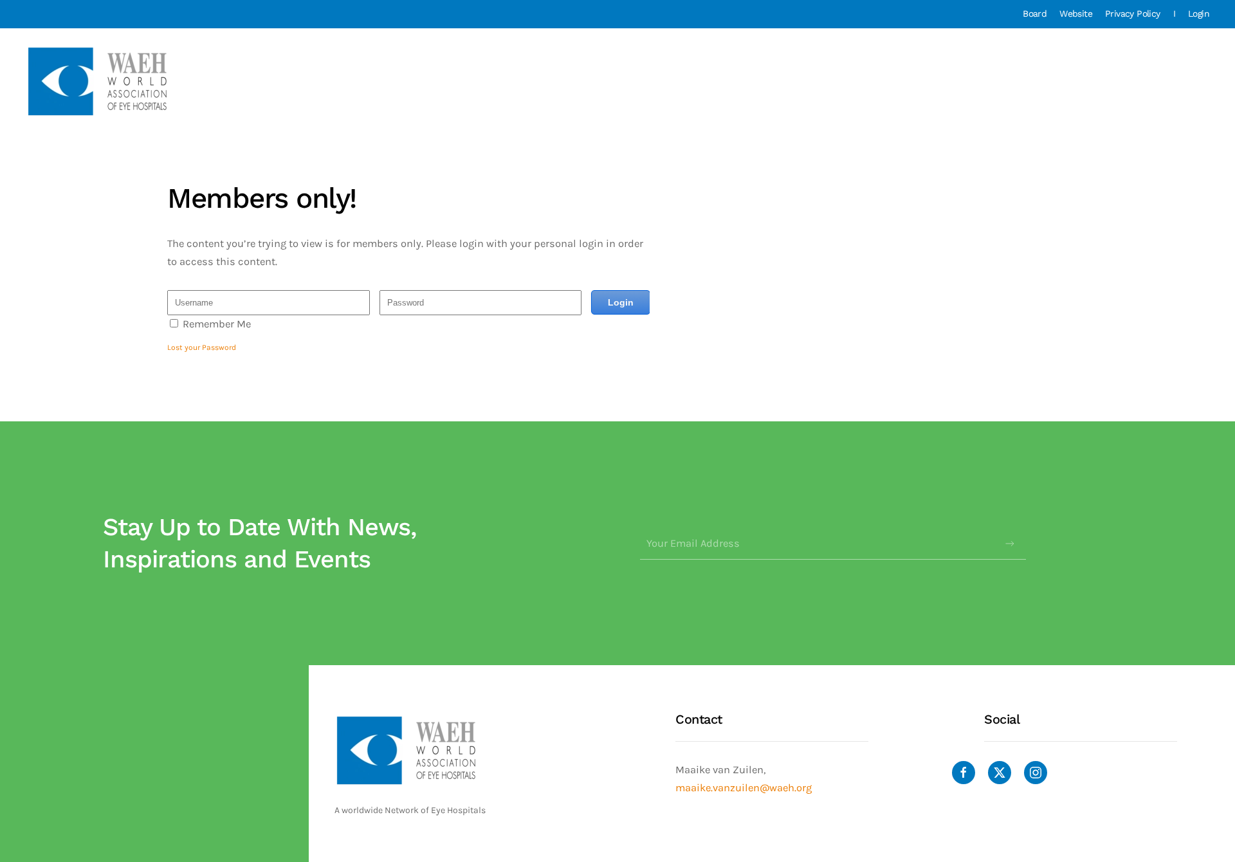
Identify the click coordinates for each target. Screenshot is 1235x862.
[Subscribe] (1010, 543)
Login (1198, 13)
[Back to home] (99, 81)
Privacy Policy (1132, 13)
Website (1075, 13)
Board (1035, 13)
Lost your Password (201, 347)
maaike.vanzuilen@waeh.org (743, 788)
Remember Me (217, 324)
